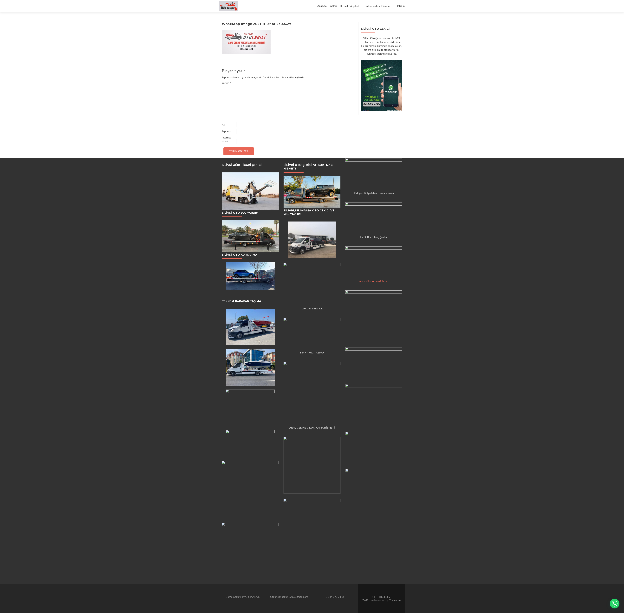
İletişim (400, 6)
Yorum (226, 83)
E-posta (227, 131)
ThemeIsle (395, 600)
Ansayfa (322, 6)
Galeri (333, 6)
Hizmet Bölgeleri (349, 6)
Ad (224, 124)
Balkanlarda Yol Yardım (377, 6)
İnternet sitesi (226, 139)
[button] (614, 603)
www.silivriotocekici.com (373, 281)
